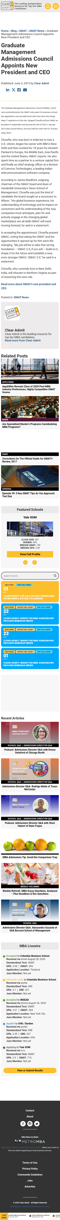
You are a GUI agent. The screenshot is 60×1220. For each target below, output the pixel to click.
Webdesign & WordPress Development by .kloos (30, 1206)
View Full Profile (30, 554)
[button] (25, 562)
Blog (14, 30)
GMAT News (36, 30)
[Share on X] (14, 90)
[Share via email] (25, 90)
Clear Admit (41, 83)
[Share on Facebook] (19, 90)
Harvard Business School (37, 1215)
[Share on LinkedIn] (8, 90)
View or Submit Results (30, 1070)
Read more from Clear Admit (23, 340)
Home (5, 30)
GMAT (23, 30)
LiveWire (4, 1216)
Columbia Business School (13, 1215)
